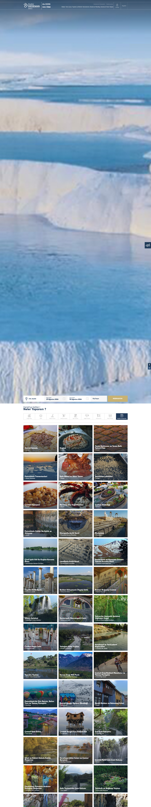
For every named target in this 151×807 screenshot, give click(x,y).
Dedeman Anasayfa (99, 4)
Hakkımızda (109, 4)
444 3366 (46, 7)
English (124, 5)
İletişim (111, 7)
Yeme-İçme (69, 7)
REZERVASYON (117, 398)
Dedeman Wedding (95, 7)
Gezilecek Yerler (105, 7)
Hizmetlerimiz (85, 7)
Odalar (63, 7)
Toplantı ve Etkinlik (77, 7)
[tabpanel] (75, 202)
